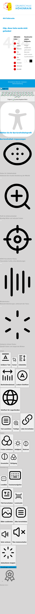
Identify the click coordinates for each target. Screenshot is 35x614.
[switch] (1, 178)
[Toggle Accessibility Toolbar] (4, 89)
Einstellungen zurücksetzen (8, 567)
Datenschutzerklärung (17, 83)
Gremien (19, 63)
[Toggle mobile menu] (31, 12)
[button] (5, 360)
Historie (19, 49)
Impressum (23, 82)
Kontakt (19, 69)
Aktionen (19, 66)
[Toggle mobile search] (28, 12)
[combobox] (17, 96)
